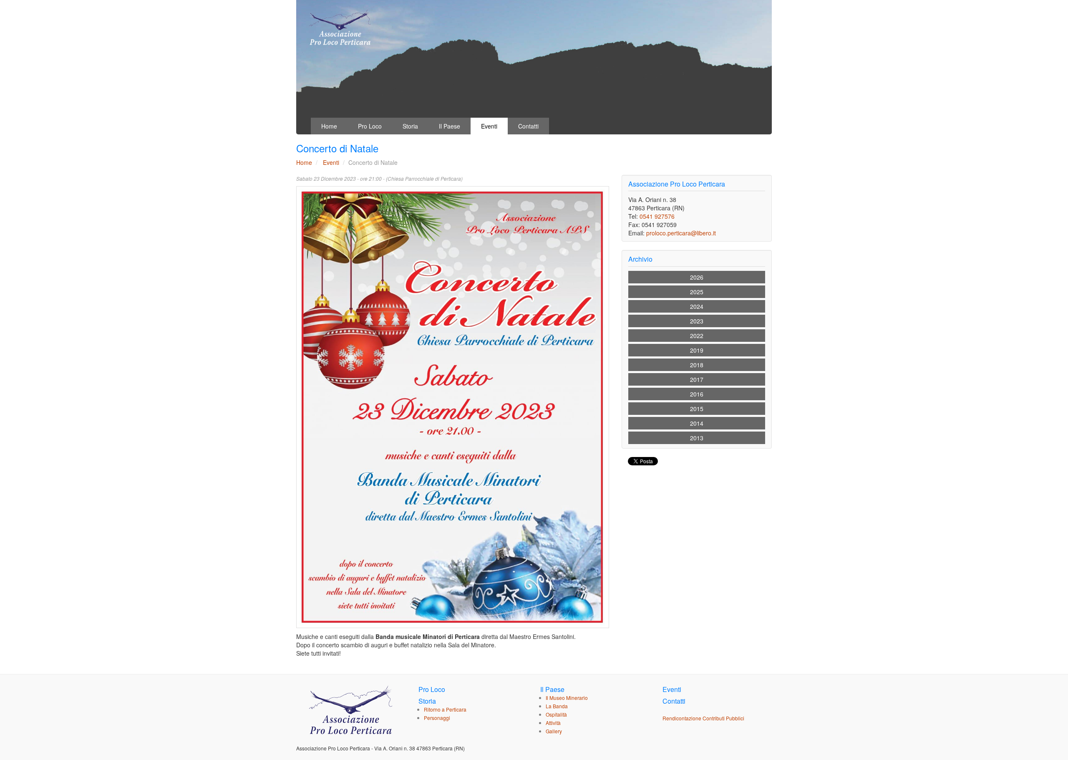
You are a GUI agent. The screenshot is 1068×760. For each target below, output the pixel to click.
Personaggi (437, 717)
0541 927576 (657, 216)
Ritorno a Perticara (445, 709)
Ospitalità (556, 714)
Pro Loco (370, 126)
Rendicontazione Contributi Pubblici (703, 718)
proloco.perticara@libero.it (681, 233)
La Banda (557, 706)
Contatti (528, 126)
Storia (410, 126)
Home (329, 126)
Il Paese (449, 126)
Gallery (554, 731)
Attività (553, 722)
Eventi (489, 126)
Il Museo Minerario (567, 697)
